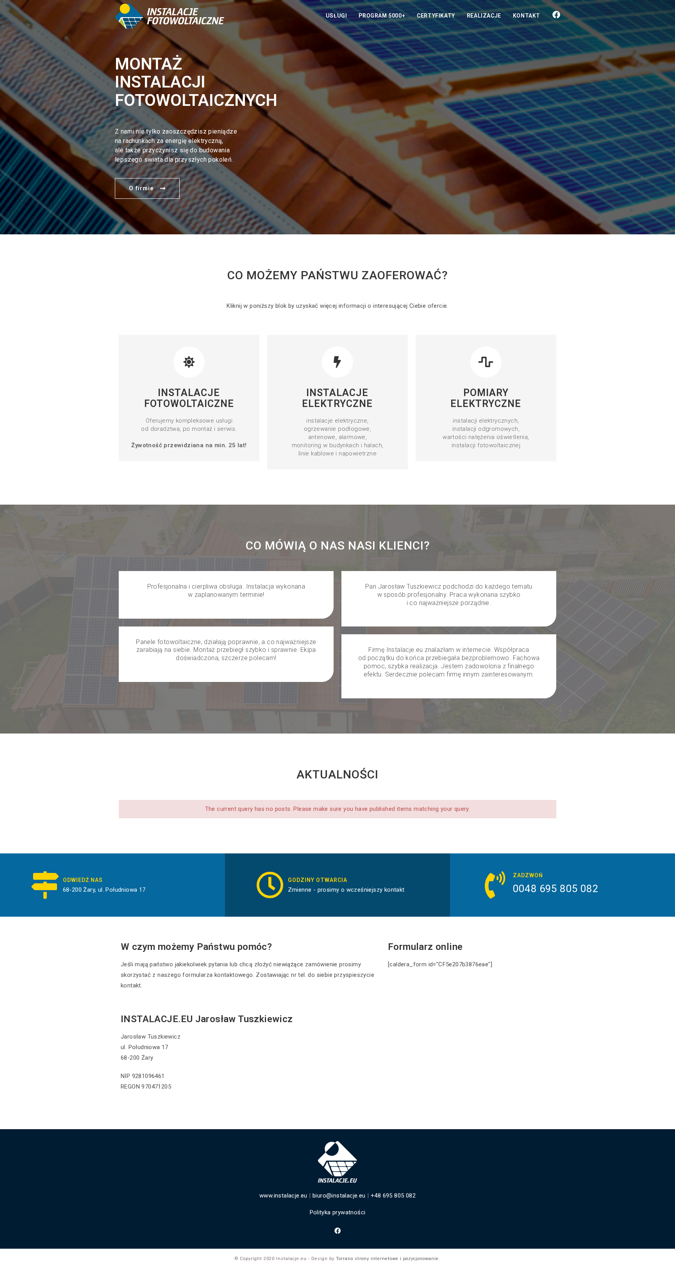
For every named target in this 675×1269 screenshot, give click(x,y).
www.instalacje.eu (283, 1195)
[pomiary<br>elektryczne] (486, 362)
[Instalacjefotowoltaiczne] (189, 362)
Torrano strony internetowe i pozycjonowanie (387, 1258)
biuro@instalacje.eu (339, 1195)
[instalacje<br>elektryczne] (337, 362)
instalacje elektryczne (337, 398)
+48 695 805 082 (393, 1195)
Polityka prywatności (338, 1212)
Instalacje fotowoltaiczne (189, 398)
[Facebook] (337, 1231)
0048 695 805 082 (555, 888)
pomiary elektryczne (485, 398)
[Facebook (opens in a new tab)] (556, 15)
